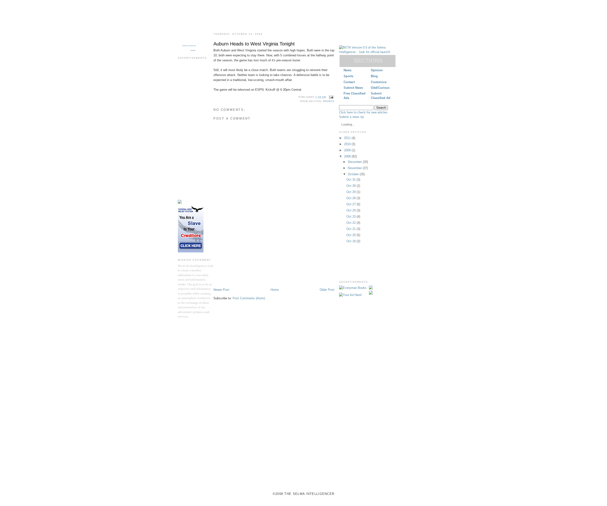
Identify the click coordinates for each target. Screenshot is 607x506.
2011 (348, 138)
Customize (378, 82)
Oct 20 (351, 235)
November (355, 168)
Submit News (353, 88)
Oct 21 (351, 229)
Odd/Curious (380, 88)
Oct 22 (351, 222)
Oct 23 (351, 216)
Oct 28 (351, 198)
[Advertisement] (197, 133)
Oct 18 (351, 241)
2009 (348, 150)
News (347, 70)
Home (275, 289)
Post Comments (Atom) (249, 298)
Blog (374, 76)
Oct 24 (351, 210)
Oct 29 (351, 192)
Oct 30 (351, 186)
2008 (348, 156)
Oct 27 (351, 204)
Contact (349, 82)
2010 (348, 144)
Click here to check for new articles (363, 112)
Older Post (327, 289)
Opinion (377, 70)
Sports (348, 76)
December (355, 162)
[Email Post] (330, 97)
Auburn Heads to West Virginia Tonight (254, 43)
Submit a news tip (351, 117)
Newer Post (221, 289)
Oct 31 (351, 179)
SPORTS (328, 101)
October (354, 174)
